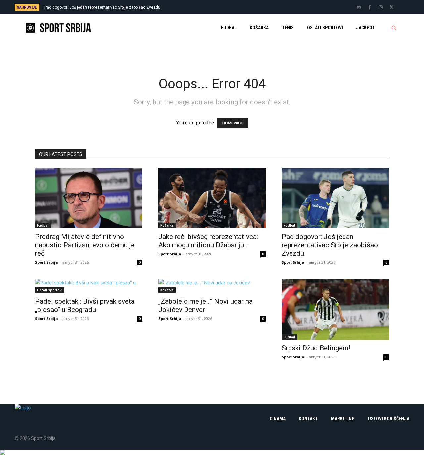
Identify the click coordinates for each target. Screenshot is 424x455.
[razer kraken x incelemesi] (212, 452)
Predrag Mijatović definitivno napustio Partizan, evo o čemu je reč (84, 245)
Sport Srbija (46, 262)
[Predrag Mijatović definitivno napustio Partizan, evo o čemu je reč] (88, 198)
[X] (391, 7)
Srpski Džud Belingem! (316, 348)
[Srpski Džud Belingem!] (335, 309)
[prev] (223, 7)
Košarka (167, 225)
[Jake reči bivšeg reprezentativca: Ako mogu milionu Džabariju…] (212, 198)
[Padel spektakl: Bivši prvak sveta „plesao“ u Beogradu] (88, 286)
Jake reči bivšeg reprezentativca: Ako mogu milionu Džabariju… (208, 241)
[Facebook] (369, 7)
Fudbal (43, 225)
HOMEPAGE (232, 123)
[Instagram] (380, 7)
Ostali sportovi (49, 290)
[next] (234, 7)
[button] (393, 27)
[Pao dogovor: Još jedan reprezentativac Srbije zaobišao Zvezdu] (335, 198)
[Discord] (358, 7)
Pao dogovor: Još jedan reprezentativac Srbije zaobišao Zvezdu (102, 7)
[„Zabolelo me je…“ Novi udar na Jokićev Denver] (212, 286)
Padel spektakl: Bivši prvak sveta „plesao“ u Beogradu (84, 305)
